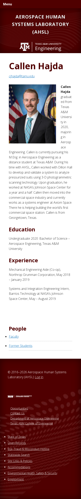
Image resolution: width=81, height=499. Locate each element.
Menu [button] (7, 4)
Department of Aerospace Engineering (34, 418)
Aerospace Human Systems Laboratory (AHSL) (40, 24)
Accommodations (19, 467)
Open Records (17, 443)
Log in (39, 377)
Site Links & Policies (20, 461)
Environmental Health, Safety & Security (32, 473)
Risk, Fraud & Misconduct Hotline (28, 449)
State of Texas (17, 437)
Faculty (14, 336)
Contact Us (17, 413)
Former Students (20, 346)
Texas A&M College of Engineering (31, 423)
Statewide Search (19, 455)
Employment (16, 479)
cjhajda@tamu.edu (22, 76)
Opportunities (19, 408)
